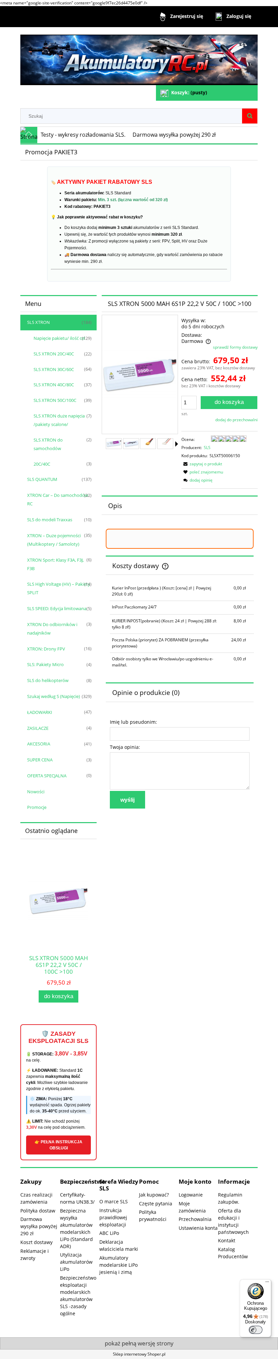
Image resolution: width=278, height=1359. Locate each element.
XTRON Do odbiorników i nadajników (52, 628)
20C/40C (42, 464)
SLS (207, 447)
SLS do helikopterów (47, 680)
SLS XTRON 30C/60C (54, 369)
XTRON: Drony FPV (46, 649)
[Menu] (267, 1283)
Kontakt (226, 1240)
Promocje (36, 807)
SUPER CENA (40, 760)
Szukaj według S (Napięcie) (53, 696)
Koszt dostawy (36, 1242)
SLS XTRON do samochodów (48, 444)
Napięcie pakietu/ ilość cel (59, 338)
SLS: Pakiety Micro (45, 664)
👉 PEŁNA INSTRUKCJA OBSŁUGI (58, 1145)
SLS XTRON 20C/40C (54, 354)
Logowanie (191, 1194)
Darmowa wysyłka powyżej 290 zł (38, 1226)
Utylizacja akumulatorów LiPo (76, 1261)
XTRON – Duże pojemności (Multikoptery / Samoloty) (54, 539)
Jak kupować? (154, 1194)
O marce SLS (113, 1201)
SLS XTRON (38, 322)
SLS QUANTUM (42, 479)
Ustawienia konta (198, 1228)
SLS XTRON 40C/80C (54, 385)
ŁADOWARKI (39, 712)
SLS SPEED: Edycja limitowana (56, 608)
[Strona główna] (139, 56)
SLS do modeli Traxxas (49, 520)
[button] (176, 444)
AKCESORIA (38, 744)
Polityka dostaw (37, 1210)
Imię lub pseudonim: (133, 722)
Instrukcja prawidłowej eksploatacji (113, 1217)
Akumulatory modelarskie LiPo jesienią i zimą (118, 1265)
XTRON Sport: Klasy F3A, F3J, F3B (55, 564)
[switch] (255, 1330)
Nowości (35, 792)
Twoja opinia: (125, 747)
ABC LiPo (109, 1233)
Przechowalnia (195, 1219)
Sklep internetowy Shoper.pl (139, 1354)
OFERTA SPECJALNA (46, 776)
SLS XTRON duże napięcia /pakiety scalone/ (59, 420)
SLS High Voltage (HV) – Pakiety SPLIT (58, 588)
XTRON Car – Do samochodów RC (57, 499)
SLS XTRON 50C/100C (55, 400)
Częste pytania (155, 1203)
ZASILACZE (37, 728)
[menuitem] (83, 135)
